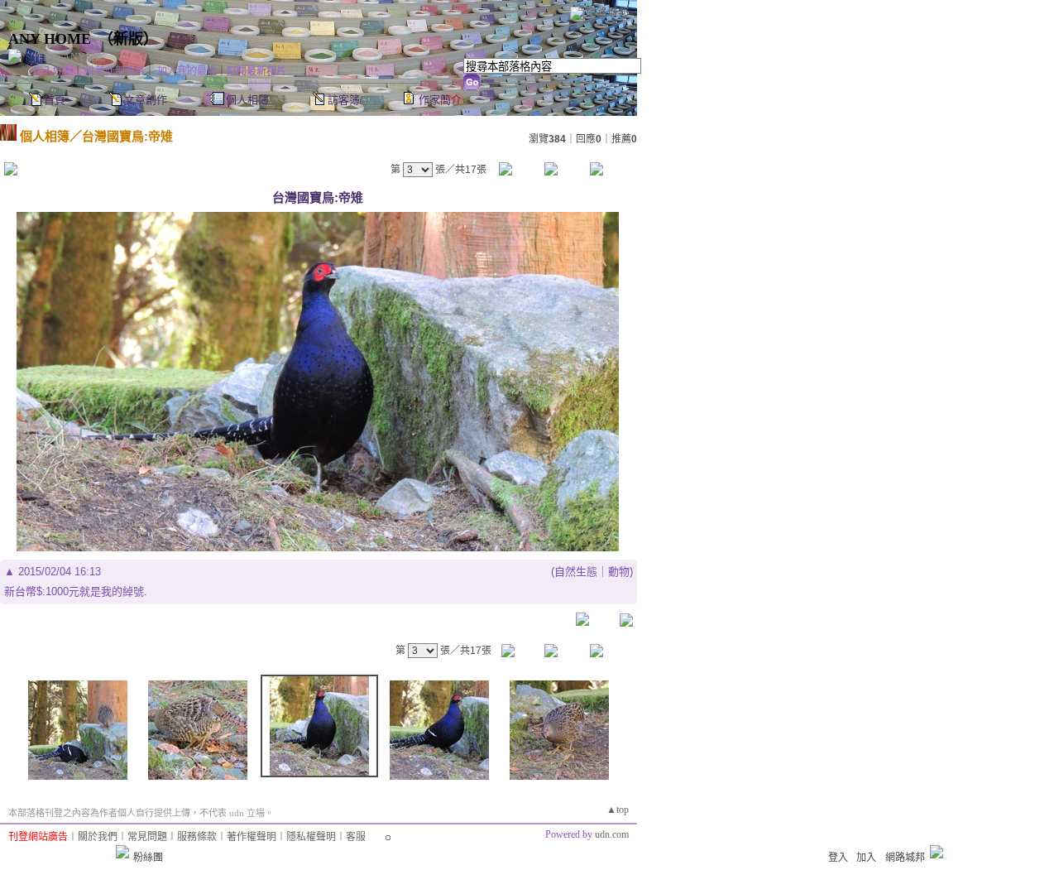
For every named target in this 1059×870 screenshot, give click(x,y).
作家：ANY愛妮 (69, 57)
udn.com (612, 834)
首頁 (54, 100)
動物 (619, 571)
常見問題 (147, 837)
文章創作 (145, 100)
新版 (128, 39)
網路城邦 (607, 12)
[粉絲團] (122, 851)
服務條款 (197, 837)
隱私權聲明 (311, 837)
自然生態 (575, 571)
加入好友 (53, 71)
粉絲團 (148, 857)
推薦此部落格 (115, 71)
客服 (356, 837)
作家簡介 (440, 100)
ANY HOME (49, 39)
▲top (617, 809)
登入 (838, 857)
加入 (866, 857)
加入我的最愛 (187, 71)
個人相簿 (247, 100)
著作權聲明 (251, 837)
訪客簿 (344, 100)
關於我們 (97, 837)
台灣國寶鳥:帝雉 (127, 136)
